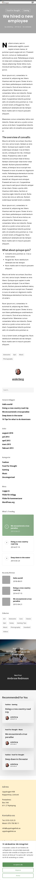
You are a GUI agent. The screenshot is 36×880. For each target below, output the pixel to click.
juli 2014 (5, 437)
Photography (8, 359)
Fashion (5, 462)
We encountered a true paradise (15, 412)
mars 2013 (6, 444)
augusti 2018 (7, 433)
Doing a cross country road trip (15, 408)
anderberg (9, 27)
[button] (33, 2)
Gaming (26, 10)
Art (4, 619)
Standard (27, 627)
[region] (18, 860)
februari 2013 (8, 448)
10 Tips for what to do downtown (16, 419)
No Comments (27, 27)
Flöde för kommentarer (12, 498)
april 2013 (6, 440)
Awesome (6, 355)
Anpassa (18, 870)
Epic (14, 355)
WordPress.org (8, 502)
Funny (12, 623)
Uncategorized (8, 477)
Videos (5, 632)
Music (21, 355)
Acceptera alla (18, 865)
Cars (21, 619)
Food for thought (13, 10)
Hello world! (7, 404)
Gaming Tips (21, 623)
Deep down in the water (12, 415)
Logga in (6, 491)
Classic (28, 619)
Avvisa (18, 876)
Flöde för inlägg (9, 495)
